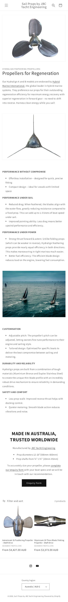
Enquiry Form (34, 482)
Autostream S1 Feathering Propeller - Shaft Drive (17, 541)
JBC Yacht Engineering (43, 447)
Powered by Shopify (52, 596)
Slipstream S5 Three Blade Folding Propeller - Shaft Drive (49, 541)
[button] (6, 5)
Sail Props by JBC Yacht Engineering (29, 596)
